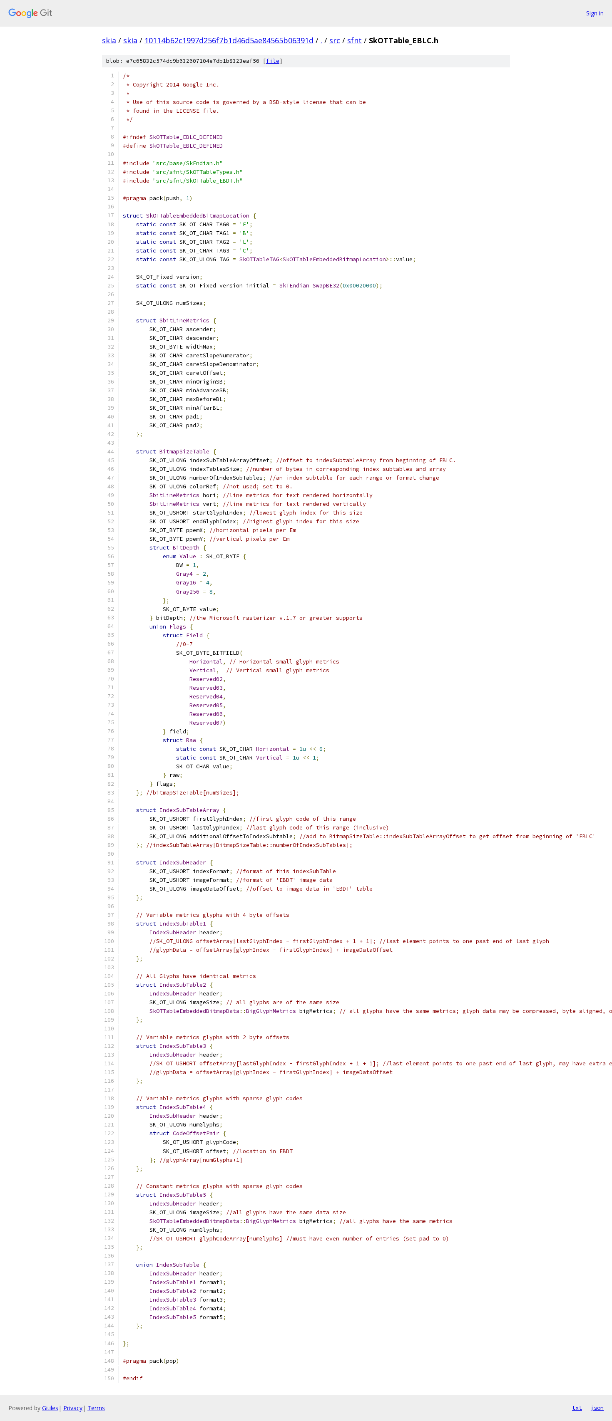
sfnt (354, 40)
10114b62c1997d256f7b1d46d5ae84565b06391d (228, 40)
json (597, 1407)
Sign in (595, 13)
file (272, 60)
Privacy (72, 1408)
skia (109, 40)
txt (577, 1407)
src (334, 40)
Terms (96, 1408)
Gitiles (50, 1408)
